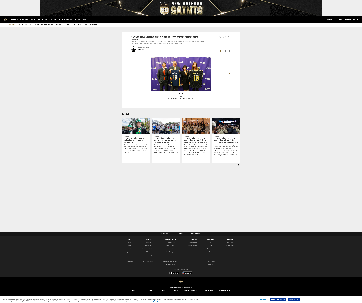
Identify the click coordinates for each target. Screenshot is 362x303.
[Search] (325, 19)
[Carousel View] (221, 51)
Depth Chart (130, 248)
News (211, 242)
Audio (210, 258)
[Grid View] (225, 51)
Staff (192, 248)
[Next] (230, 74)
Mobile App (211, 264)
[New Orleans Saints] (181, 281)
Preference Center (224, 290)
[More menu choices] (88, 19)
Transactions (130, 261)
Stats (129, 258)
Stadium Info (148, 242)
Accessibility (150, 290)
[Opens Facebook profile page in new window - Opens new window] (139, 50)
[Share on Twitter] (219, 38)
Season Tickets (170, 245)
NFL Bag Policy (148, 255)
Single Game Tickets (170, 255)
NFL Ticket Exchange (170, 258)
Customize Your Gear (230, 258)
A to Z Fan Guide (148, 251)
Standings (129, 255)
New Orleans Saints (143, 47)
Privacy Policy (136, 290)
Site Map (162, 290)
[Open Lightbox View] (181, 79)
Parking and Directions (148, 248)
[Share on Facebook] (215, 38)
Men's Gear (230, 242)
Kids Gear (230, 248)
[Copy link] (228, 37)
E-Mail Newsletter (211, 261)
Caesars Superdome (148, 261)
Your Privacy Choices (190, 290)
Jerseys (230, 251)
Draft (211, 245)
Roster (129, 242)
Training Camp (211, 248)
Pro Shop (230, 239)
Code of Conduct (148, 258)
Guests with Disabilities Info (170, 261)
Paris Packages (170, 251)
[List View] (229, 51)
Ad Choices (174, 290)
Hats (230, 255)
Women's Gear (230, 245)
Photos (211, 251)
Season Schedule (170, 264)
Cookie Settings (208, 290)
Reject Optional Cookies (278, 299)
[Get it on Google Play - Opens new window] (187, 274)
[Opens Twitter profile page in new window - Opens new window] (142, 50)
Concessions (148, 245)
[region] (181, 299)
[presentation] (239, 165)
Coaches (130, 245)
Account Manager (170, 242)
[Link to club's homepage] (5, 19)
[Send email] (224, 38)
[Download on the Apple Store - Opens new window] (174, 273)
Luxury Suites (170, 248)
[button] (178, 165)
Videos (211, 255)
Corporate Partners (192, 245)
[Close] (359, 299)
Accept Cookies (293, 299)
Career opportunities (192, 242)
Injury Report (130, 251)
